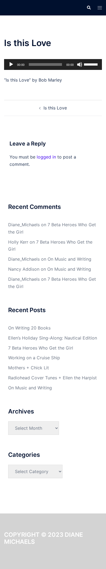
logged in (46, 157)
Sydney (73, 565)
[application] (53, 64)
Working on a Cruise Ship (34, 357)
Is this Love (55, 108)
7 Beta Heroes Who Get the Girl (40, 348)
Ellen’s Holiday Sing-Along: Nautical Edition (52, 338)
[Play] (11, 64)
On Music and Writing (69, 259)
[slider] (91, 64)
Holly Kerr (18, 242)
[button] (88, 7)
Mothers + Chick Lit (28, 367)
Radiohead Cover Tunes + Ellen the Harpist (52, 377)
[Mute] (79, 64)
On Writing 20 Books (29, 328)
